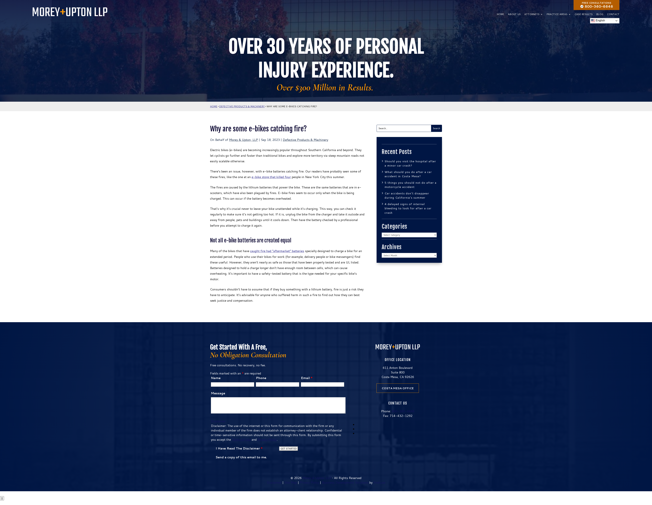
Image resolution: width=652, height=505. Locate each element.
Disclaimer (218, 421)
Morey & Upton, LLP (243, 139)
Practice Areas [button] (557, 14)
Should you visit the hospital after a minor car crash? (410, 163)
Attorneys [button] (531, 14)
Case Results (584, 14)
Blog (599, 14)
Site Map (290, 482)
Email (306, 378)
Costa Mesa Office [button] (398, 388)
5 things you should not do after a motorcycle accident (411, 184)
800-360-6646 (599, 6)
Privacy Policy (267, 439)
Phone (261, 378)
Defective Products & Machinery (305, 139)
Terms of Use (241, 439)
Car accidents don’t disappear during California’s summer (407, 195)
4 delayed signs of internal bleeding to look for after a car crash (408, 208)
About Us (514, 14)
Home (500, 14)
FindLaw (379, 482)
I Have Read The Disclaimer (239, 448)
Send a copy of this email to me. (241, 457)
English (600, 20)
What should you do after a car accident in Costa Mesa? (408, 174)
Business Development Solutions (345, 482)
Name (216, 378)
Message (218, 393)
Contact (613, 14)
